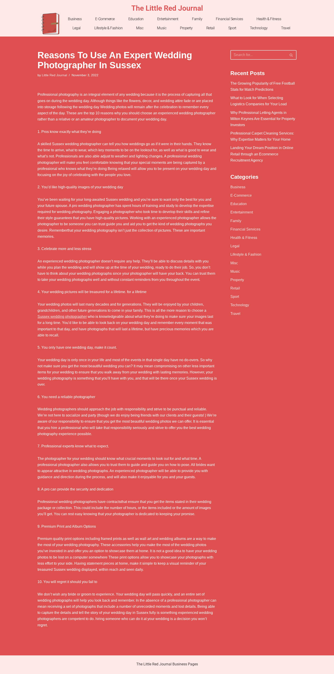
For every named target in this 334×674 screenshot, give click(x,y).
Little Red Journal (54, 75)
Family (197, 19)
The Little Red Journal (167, 8)
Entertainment (167, 19)
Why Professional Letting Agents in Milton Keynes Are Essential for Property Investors (262, 119)
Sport (232, 28)
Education (136, 19)
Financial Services (229, 19)
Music (161, 28)
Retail (210, 28)
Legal (76, 28)
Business (75, 19)
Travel (285, 28)
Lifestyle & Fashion (108, 28)
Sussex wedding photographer (62, 317)
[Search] (291, 55)
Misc (139, 28)
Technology (259, 28)
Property (186, 28)
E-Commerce (105, 19)
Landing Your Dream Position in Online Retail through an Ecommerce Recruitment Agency (261, 154)
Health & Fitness (269, 19)
